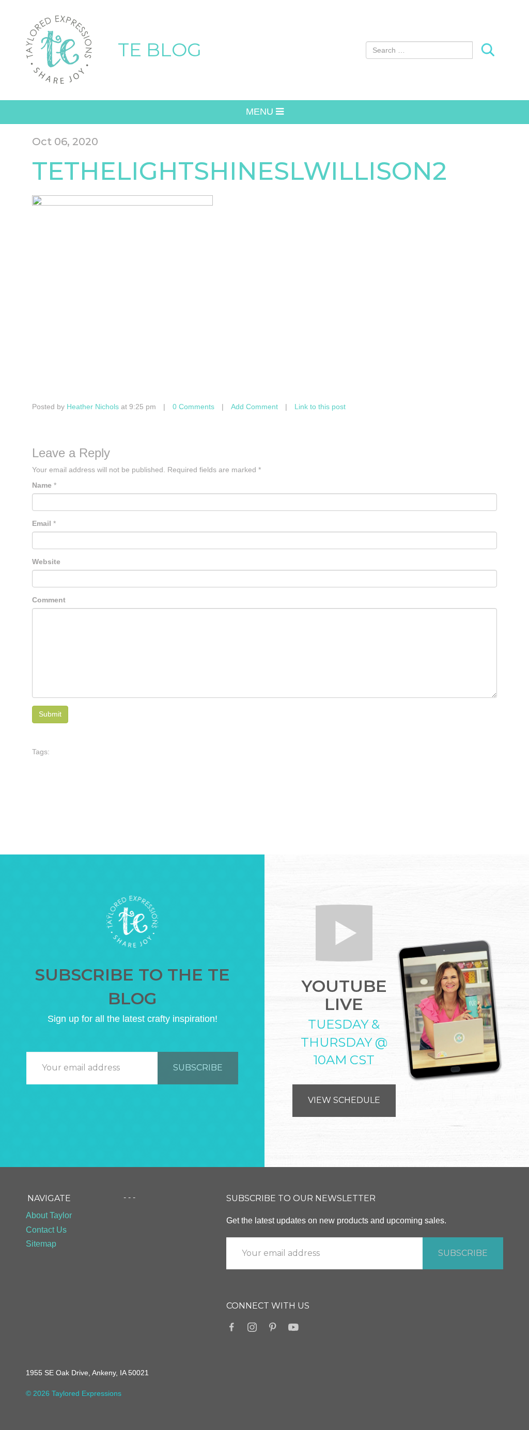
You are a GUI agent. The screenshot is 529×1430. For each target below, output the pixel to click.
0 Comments (193, 406)
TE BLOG (159, 49)
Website (46, 561)
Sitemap (41, 1243)
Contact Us (46, 1229)
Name (42, 485)
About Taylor (49, 1215)
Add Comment (254, 406)
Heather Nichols (93, 406)
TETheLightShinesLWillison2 (239, 171)
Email (41, 523)
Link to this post (320, 406)
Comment (49, 600)
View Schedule (344, 1100)
